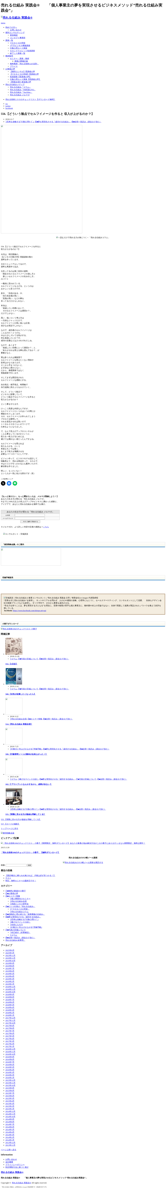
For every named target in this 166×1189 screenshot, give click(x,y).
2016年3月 (9, 1072)
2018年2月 (9, 1013)
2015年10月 (10, 1085)
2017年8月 (9, 1028)
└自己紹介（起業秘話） (20, 932)
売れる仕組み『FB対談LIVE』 (23, 90)
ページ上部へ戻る (8, 1150)
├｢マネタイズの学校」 (20, 909)
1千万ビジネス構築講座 (20, 46)
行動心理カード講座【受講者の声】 (25, 79)
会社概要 (9, 1162)
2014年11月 (10, 1114)
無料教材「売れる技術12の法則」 (24, 64)
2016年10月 (10, 1054)
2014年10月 (10, 1117)
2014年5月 (9, 1130)
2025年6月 (9, 950)
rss (6, 104)
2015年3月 (9, 1104)
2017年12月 (10, 1018)
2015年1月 (9, 1109)
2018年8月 (9, 997)
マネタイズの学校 (17, 43)
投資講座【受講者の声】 (20, 77)
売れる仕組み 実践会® (12, 1172)
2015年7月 (9, 1093)
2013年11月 (10, 1145)
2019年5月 (9, 974)
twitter (8, 106)
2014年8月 (9, 1122)
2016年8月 (9, 1059)
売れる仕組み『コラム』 (20, 87)
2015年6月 (9, 1096)
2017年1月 (9, 1046)
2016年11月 (10, 1052)
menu (3, 23)
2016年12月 (10, 1049)
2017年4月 (9, 1039)
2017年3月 (9, 1041)
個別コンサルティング (15, 33)
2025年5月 (9, 953)
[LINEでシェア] (15, 483)
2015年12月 (10, 1080)
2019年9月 (9, 963)
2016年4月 (9, 1070)
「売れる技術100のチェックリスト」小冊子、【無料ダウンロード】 (30, 852)
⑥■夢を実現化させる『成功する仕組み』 (53, 122)
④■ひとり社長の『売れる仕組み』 (20, 906)
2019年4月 (9, 976)
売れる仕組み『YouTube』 (21, 92)
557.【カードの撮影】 (10, 824)
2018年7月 (9, 1000)
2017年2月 (9, 1044)
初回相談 (14, 35)
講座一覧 (9, 40)
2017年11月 (10, 1020)
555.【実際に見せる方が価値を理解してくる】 (25, 814)
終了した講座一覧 (17, 53)
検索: (3, 865)
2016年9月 (9, 1057)
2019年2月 (9, 981)
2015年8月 (9, 1091)
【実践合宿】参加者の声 (20, 82)
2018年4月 (9, 1007)
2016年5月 (9, 1067)
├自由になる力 (16, 925)
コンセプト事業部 (17, 38)
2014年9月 (9, 1119)
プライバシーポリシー (15, 1165)
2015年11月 (10, 1083)
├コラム (13, 659)
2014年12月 (10, 1111)
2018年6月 (9, 1002)
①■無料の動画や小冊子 (15, 891)
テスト (8, 878)
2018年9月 (9, 994)
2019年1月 (9, 984)
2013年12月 (10, 1143)
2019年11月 (10, 958)
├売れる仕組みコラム (19, 912)
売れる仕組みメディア (15, 84)
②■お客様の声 (11, 893)
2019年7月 (9, 968)
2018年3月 (9, 1010)
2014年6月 (9, 1127)
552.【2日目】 (11, 664)
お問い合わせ (15, 30)
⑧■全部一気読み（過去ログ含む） (86, 122)
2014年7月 (9, 1124)
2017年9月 (9, 1026)
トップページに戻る (9, 828)
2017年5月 (9, 1036)
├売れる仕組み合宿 (18, 719)
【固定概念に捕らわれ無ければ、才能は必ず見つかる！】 (30, 875)
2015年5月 (9, 1098)
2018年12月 (10, 987)
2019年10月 (10, 961)
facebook (9, 108)
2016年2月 (9, 1075)
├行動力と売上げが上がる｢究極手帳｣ (26, 749)
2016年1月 (9, 1078)
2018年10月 (10, 992)
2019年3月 (9, 979)
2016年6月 (9, 1065)
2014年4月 (9, 1132)
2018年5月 (9, 1005)
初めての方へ (11, 27)
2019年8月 (9, 966)
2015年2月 (9, 1106)
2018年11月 (10, 989)
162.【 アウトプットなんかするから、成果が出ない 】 (28, 784)
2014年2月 (9, 1137)
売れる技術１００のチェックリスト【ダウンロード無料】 (30, 99)
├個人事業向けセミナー (20, 899)
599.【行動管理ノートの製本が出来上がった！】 (26, 754)
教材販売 (9, 56)
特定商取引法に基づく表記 (16, 1167)
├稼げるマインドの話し (28, 779)
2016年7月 (9, 1062)
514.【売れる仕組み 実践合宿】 (18, 724)
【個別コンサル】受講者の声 (22, 71)
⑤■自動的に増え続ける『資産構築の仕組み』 (25, 914)
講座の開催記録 (21, 61)
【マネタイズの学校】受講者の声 (24, 74)
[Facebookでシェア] (9, 483)
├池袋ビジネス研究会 (19, 904)
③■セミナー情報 (35, 719)
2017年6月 (9, 1033)
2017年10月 (10, 1023)
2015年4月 (9, 1101)
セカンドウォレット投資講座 (22, 51)
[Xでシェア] (3, 483)
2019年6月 (9, 971)
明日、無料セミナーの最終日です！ (20, 881)
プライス (14, 66)
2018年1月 (9, 1015)
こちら (46, 527)
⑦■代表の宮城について (28, 659)
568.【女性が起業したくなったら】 (20, 694)
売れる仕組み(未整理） (15, 940)
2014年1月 (9, 1140)
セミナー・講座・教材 (19, 59)
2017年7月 (9, 1031)
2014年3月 (9, 1135)
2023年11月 (10, 955)
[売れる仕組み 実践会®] (16, 17)
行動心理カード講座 (18, 48)
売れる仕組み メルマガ (20, 95)
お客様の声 (10, 69)
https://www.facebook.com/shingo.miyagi (29, 611)
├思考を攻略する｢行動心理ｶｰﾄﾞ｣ (19, 122)
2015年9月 (9, 1088)
